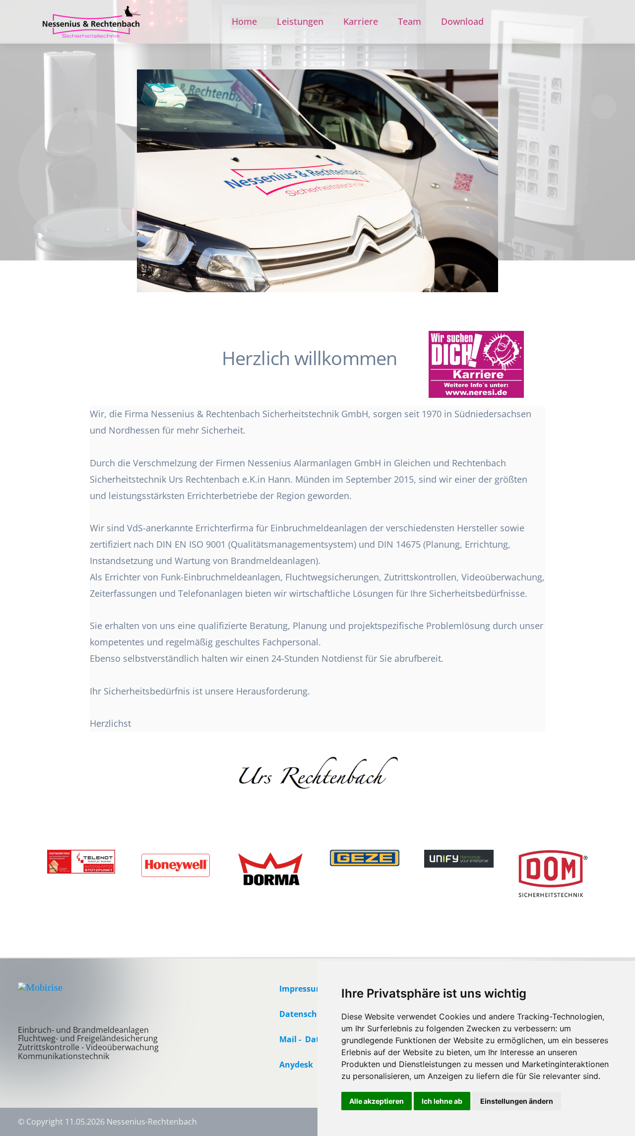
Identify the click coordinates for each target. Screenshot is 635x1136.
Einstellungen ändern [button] (516, 1101)
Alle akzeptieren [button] (376, 1101)
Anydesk (296, 1064)
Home (244, 21)
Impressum (301, 988)
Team (409, 21)
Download (462, 21)
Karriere (360, 21)
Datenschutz (304, 1014)
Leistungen (300, 21)
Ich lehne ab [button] (442, 1101)
